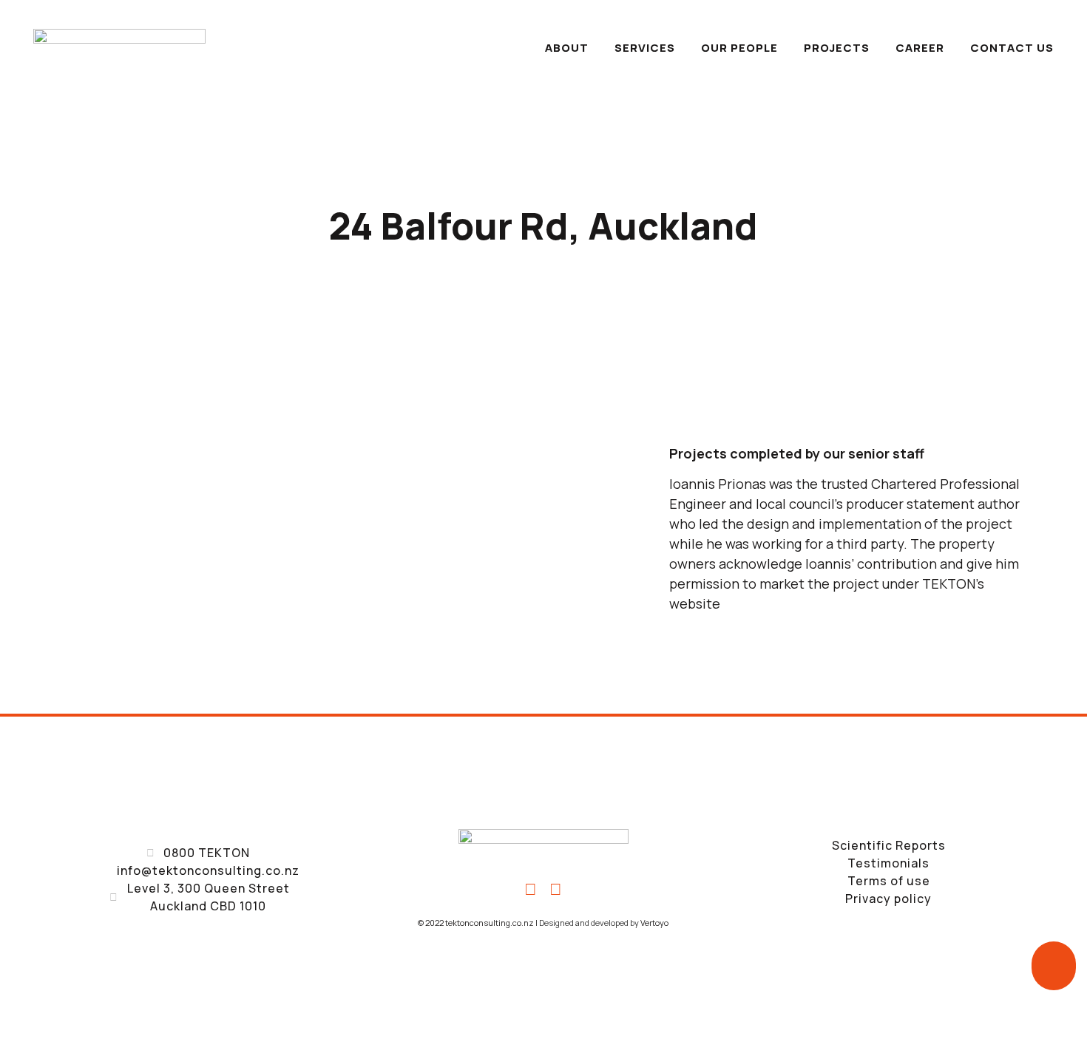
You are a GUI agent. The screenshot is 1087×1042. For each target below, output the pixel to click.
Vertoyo (654, 922)
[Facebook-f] (531, 889)
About (567, 47)
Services (644, 47)
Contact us (1012, 47)
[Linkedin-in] (556, 889)
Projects (837, 47)
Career (919, 47)
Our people (739, 47)
